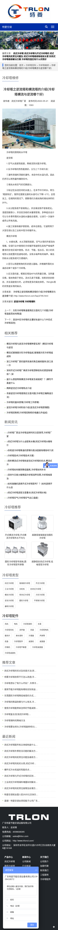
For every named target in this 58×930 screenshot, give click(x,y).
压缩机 (7, 647)
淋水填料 (19, 635)
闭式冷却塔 (18, 53)
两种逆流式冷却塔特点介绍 (19, 388)
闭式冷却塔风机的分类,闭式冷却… (20, 763)
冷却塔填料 (30, 301)
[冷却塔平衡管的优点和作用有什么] (29, 40)
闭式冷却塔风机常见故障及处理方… (21, 788)
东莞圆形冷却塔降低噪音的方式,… (20, 695)
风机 (6, 624)
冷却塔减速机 (10, 653)
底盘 (6, 641)
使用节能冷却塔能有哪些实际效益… (21, 689)
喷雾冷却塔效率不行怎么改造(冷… (20, 676)
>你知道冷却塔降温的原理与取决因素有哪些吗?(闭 (30, 450)
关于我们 (44, 856)
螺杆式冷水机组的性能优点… (17, 769)
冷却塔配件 (10, 615)
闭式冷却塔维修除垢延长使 (36, 56)
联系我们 (44, 870)
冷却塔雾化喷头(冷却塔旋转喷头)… (20, 726)
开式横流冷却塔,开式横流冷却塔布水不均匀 (15, 536)
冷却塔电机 (44, 629)
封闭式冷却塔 (35, 589)
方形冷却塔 (40, 594)
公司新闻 (26, 861)
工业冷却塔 (9, 589)
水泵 (39, 624)
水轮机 (22, 589)
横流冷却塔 (9, 594)
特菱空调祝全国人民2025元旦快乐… (21, 794)
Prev (3, 40)
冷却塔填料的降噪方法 (14, 720)
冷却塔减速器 (37, 647)
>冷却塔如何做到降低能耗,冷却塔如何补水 (26, 469)
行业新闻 (26, 865)
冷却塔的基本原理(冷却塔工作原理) (23, 402)
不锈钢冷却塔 (39, 600)
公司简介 (44, 861)
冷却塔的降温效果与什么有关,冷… (20, 701)
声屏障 (42, 635)
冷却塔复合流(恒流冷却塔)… (17, 714)
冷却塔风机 (9, 629)
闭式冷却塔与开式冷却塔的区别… (20, 775)
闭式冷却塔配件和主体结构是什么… (21, 744)
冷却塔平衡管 (21, 647)
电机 (16, 624)
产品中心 (8, 856)
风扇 (32, 629)
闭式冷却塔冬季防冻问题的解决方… (21, 750)
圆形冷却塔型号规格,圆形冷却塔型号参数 (15, 563)
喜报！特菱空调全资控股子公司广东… (22, 800)
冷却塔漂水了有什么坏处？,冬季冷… (21, 683)
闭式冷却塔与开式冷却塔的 (36, 53)
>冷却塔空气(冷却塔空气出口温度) (22, 497)
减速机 (31, 641)
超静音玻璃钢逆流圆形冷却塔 (42, 536)
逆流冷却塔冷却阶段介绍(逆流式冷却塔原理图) (28, 407)
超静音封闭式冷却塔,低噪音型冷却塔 (42, 563)
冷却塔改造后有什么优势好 (34, 59)
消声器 (22, 629)
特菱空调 (7, 27)
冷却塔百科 (31, 65)
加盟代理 (44, 865)
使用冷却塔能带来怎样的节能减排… (21, 707)
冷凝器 (31, 635)
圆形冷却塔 (23, 600)
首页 (21, 65)
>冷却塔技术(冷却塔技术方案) (20, 455)
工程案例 (44, 874)
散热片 (7, 635)
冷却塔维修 (44, 65)
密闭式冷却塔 (24, 594)
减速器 (42, 641)
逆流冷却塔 (19, 301)
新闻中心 (26, 856)
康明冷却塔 (9, 606)
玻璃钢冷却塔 (24, 583)
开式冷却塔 (40, 583)
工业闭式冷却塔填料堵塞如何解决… (21, 781)
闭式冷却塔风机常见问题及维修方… (21, 757)
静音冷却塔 (9, 865)
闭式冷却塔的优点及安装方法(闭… (20, 670)
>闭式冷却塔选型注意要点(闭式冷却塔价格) (27, 492)
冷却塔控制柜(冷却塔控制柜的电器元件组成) (27, 412)
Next (54, 40)
